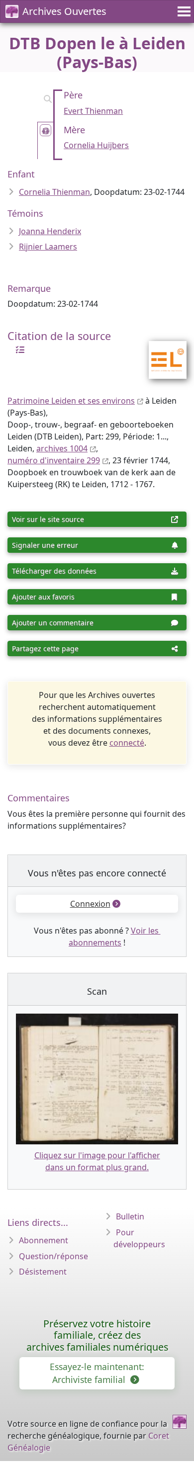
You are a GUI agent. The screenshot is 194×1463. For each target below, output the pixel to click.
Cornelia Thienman (54, 191)
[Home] (180, 1422)
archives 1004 (62, 448)
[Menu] (183, 11)
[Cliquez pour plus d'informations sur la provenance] (17, 349)
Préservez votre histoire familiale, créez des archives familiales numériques (97, 1335)
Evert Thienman (93, 110)
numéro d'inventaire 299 (53, 460)
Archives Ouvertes (64, 11)
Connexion (90, 903)
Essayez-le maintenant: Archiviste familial (97, 1373)
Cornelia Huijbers (96, 145)
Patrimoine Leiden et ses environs (71, 400)
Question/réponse (53, 1256)
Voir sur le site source (48, 519)
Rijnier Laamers (48, 246)
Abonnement (43, 1240)
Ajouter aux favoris (43, 597)
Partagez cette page (45, 648)
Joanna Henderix (50, 231)
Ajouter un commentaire (53, 622)
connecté (126, 742)
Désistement (43, 1271)
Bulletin (130, 1216)
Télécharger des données (54, 571)
